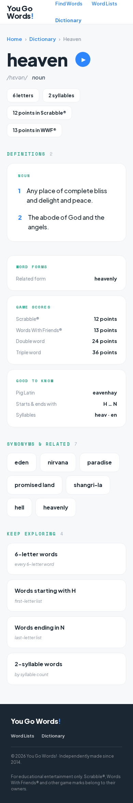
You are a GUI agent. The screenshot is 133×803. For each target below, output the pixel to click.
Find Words (68, 3)
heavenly (105, 278)
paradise (99, 462)
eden (22, 462)
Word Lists (104, 3)
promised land (35, 484)
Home (14, 38)
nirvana (58, 462)
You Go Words (20, 11)
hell (19, 507)
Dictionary (68, 20)
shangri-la (88, 484)
